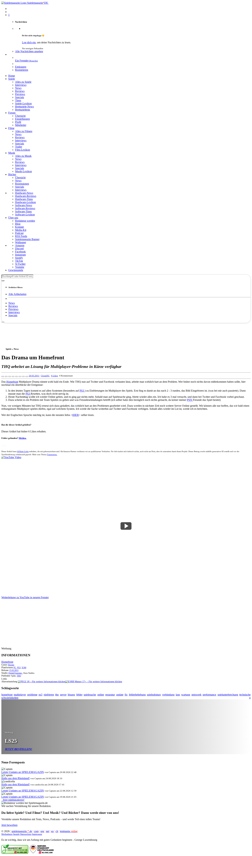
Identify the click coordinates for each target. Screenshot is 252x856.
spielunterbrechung (228, 694)
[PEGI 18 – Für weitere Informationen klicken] (41, 681)
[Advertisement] (126, 330)
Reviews (13, 306)
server (63, 694)
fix (126, 694)
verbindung (168, 694)
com (36, 831)
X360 (24, 667)
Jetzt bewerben (9, 825)
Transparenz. (52, 454)
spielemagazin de (21, 831)
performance (209, 694)
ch (57, 831)
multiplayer (20, 694)
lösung (71, 694)
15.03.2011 (14, 670)
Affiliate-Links (23, 451)
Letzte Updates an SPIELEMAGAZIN (22, 772)
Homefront (12, 381)
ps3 (40, 694)
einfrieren (49, 694)
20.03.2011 (34, 375)
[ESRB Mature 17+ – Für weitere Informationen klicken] (93, 681)
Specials (12, 315)
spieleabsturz (154, 694)
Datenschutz (26, 834)
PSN (190, 399)
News (11, 303)
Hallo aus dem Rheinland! (15, 778)
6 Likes (54, 375)
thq (57, 694)
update (119, 694)
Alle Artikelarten (17, 294)
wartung (185, 694)
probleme (32, 694)
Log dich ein (29, 42)
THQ (19, 676)
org (42, 831)
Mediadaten (7, 834)
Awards (16, 834)
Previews (13, 309)
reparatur (110, 694)
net (47, 831)
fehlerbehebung (137, 694)
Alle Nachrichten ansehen (29, 51)
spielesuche (90, 694)
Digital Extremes (15, 673)
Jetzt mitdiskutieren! (12, 799)
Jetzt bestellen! (18, 749)
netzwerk (196, 694)
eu (52, 831)
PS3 (82, 390)
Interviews (14, 312)
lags (178, 694)
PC (15, 667)
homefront (7, 694)
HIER (75, 415)
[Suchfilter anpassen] (3, 280)
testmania (68, 831)
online (100, 694)
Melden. (22, 438)
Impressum (37, 834)
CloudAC (45, 375)
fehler (79, 694)
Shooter (11, 665)
